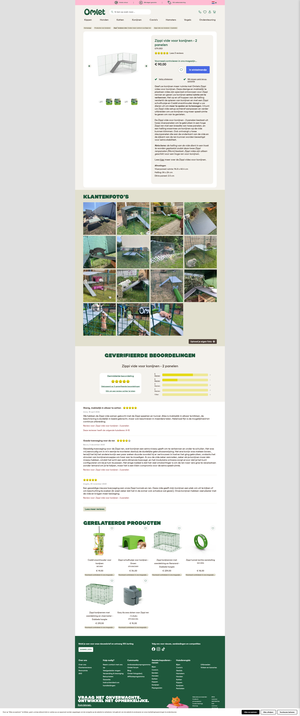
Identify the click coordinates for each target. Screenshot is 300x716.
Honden (155, 676)
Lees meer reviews (94, 509)
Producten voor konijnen (102, 28)
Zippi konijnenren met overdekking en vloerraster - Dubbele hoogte (99, 616)
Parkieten (180, 688)
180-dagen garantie (150, 2)
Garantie (107, 679)
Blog (129, 670)
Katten (155, 679)
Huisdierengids (183, 660)
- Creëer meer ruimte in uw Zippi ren (132, 28)
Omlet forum (132, 667)
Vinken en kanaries (209, 667)
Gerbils (179, 670)
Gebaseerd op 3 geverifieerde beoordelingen (120, 386)
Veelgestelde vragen (111, 670)
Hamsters (180, 673)
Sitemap (195, 706)
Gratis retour (123, 2)
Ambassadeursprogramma (138, 664)
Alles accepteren (250, 712)
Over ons (82, 664)
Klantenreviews (85, 667)
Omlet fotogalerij (134, 673)
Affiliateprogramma (135, 676)
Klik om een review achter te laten (120, 391)
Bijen (154, 667)
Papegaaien (157, 688)
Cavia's (155, 670)
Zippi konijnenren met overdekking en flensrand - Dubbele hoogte (166, 563)
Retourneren (108, 676)
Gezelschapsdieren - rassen (162, 661)
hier (162, 159)
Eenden (155, 673)
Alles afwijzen (268, 712)
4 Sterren (157, 380)
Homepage (87, 28)
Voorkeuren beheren (287, 712)
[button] (89, 66)
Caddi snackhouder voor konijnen (99, 563)
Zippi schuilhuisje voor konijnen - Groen (133, 563)
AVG (80, 673)
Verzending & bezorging (113, 673)
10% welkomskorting (179, 2)
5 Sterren (157, 375)
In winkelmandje (198, 69)
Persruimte (83, 670)
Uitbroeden (205, 664)
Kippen (155, 682)
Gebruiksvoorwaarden (199, 697)
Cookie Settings (197, 703)
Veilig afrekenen (166, 79)
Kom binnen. (84, 705)
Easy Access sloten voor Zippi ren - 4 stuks (133, 615)
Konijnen (155, 685)
